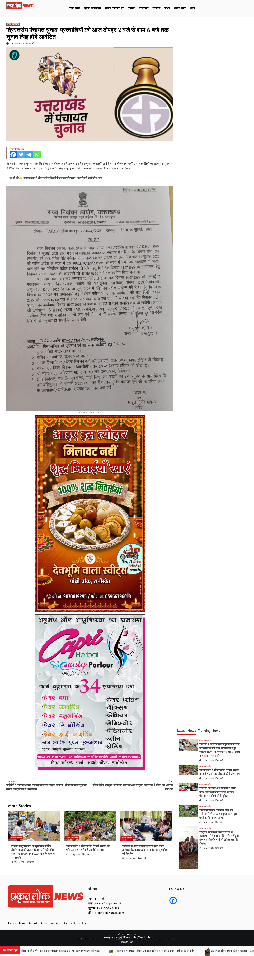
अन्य (192, 8)
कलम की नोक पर (114, 8)
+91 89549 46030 (108, 908)
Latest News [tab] (186, 731)
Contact (69, 923)
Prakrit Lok (131, 934)
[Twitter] (21, 154)
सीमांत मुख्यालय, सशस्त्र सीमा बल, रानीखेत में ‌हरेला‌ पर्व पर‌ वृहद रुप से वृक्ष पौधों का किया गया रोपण (218, 814)
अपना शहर (180, 8)
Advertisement (50, 923)
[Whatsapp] (37, 154)
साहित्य (156, 8)
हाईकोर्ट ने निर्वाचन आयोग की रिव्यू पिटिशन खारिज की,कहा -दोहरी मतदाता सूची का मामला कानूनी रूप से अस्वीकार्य (46, 785)
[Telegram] (29, 154)
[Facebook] (13, 154)
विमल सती (29, 43)
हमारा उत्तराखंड (92, 8)
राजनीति (143, 8)
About (33, 923)
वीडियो (131, 8)
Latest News (16, 923)
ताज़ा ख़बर (74, 8)
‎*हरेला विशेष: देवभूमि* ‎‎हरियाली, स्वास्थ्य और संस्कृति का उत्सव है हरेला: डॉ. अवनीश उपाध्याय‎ (132, 785)
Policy (82, 923)
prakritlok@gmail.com (109, 912)
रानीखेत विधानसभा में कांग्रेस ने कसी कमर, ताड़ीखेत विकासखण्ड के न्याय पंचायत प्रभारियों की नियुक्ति (145, 850)
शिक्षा (167, 8)
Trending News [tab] (209, 731)
